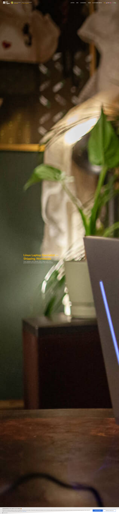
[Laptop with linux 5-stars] (16, 3)
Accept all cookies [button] (98, 510)
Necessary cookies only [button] (110, 510)
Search (113, 3)
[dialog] (59, 510)
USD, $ (105, 2)
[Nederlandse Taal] (108, 2)
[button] (113, 3)
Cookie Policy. (24, 511)
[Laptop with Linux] (6, 2)
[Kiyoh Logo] (12, 3)
